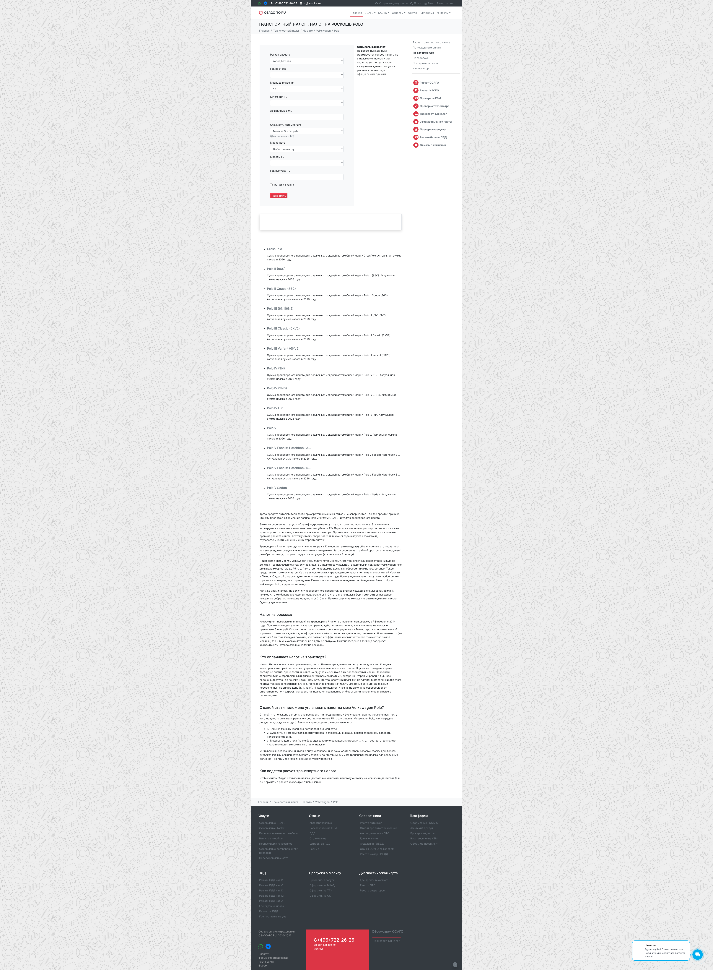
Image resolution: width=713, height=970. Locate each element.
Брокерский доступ (422, 833)
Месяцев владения (282, 82)
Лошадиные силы (281, 110)
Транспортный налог (386, 940)
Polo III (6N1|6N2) (280, 308)
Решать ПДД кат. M (271, 895)
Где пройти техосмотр (374, 880)
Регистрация (445, 3)
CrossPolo (274, 249)
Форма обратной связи (273, 957)
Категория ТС (278, 96)
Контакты (442, 12)
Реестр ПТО (367, 885)
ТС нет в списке (284, 184)
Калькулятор (421, 68)
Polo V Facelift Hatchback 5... (289, 468)
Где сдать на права (271, 906)
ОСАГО (369, 12)
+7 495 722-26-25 (285, 3)
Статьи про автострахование (378, 828)
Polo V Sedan (277, 488)
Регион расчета (280, 54)
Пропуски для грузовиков (275, 843)
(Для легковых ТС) (282, 136)
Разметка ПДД (268, 911)
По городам (420, 57)
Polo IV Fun (275, 408)
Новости (263, 953)
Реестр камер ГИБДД (374, 854)
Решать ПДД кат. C (271, 885)
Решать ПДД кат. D (271, 890)
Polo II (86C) (276, 269)
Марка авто (277, 142)
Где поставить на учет (273, 916)
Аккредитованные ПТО (374, 833)
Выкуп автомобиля (271, 838)
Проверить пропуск (322, 880)
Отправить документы (393, 3)
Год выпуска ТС (280, 170)
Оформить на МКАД (322, 885)
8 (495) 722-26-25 (334, 940)
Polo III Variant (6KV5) (283, 348)
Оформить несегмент (423, 843)
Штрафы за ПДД (320, 843)
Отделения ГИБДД (372, 843)
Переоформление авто (273, 857)
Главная (356, 12)
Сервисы (397, 12)
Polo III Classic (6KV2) (283, 328)
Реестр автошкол (371, 822)
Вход (431, 3)
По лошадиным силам (427, 47)
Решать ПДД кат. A (271, 900)
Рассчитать (279, 195)
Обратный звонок (325, 944)
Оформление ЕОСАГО (424, 822)
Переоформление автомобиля (278, 833)
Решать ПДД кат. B (271, 880)
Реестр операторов (372, 890)
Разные (314, 848)
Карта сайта (266, 961)
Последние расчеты (425, 63)
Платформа (426, 12)
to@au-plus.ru (312, 3)
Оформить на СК (320, 895)
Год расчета (278, 68)
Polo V (271, 428)
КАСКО (382, 12)
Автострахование (321, 822)
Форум (412, 12)
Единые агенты (369, 838)
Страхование (318, 838)
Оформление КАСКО (272, 828)
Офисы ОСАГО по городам (377, 848)
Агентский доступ (421, 828)
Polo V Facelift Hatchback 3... (289, 448)
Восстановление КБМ (323, 828)
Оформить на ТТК (321, 890)
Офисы (318, 948)
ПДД (312, 833)
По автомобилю (423, 52)
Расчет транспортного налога (431, 42)
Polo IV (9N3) (277, 388)
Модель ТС (277, 156)
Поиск (418, 3)
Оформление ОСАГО (272, 822)
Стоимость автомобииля (286, 124)
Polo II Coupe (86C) (281, 289)
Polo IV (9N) (276, 368)
